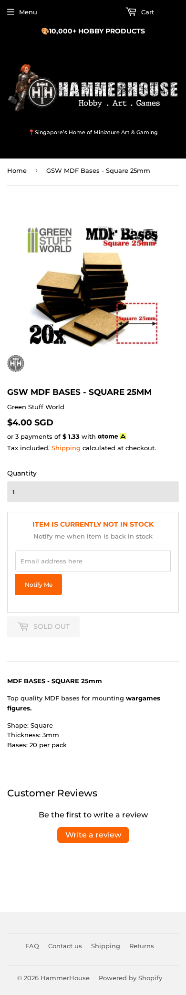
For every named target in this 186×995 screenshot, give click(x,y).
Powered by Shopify (130, 978)
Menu (28, 12)
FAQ (32, 946)
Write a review (93, 834)
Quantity (22, 473)
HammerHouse (65, 978)
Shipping (66, 448)
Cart (146, 12)
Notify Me (38, 585)
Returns (141, 946)
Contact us (65, 946)
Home (17, 170)
